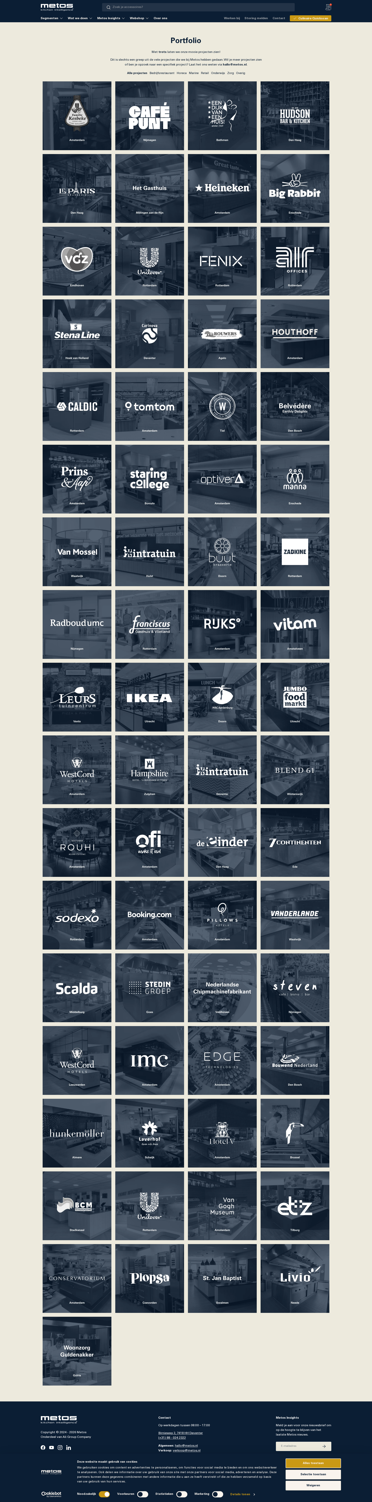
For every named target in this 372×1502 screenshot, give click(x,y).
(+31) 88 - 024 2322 (172, 1437)
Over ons (160, 18)
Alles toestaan (313, 1463)
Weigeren (313, 1485)
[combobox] (198, 7)
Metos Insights (108, 18)
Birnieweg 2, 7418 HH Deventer (180, 1433)
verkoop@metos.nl (187, 1450)
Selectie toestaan (313, 1474)
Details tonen (240, 1494)
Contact (279, 18)
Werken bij (232, 18)
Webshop (137, 18)
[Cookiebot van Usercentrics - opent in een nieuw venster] (51, 1494)
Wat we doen (78, 18)
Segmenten (49, 18)
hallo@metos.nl (186, 1445)
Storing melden (256, 18)
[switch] (142, 1494)
